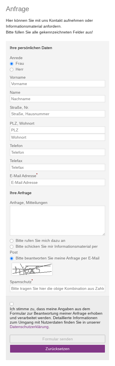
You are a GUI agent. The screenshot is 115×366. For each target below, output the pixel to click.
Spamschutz (21, 281)
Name (15, 92)
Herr (19, 69)
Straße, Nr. (19, 107)
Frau (20, 63)
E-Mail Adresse (23, 175)
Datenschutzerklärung (29, 326)
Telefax (16, 160)
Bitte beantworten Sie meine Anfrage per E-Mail (57, 258)
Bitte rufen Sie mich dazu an (40, 240)
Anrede (16, 57)
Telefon (16, 145)
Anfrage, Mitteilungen (28, 202)
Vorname (18, 77)
